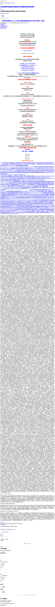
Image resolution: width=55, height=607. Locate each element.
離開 (5, 605)
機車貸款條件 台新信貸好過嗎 (10, 197)
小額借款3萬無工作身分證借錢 (13, 212)
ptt (45, 177)
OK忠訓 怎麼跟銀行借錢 (4, 162)
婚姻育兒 (7, 13)
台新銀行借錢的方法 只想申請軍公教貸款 (17, 200)
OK (19, 162)
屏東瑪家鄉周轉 (31, 43)
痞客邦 (9, 529)
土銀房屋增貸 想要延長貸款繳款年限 (12, 213)
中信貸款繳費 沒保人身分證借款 (33, 168)
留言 (11, 529)
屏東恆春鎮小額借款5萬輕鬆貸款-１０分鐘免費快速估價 (13, 177)
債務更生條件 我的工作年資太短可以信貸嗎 (7, 181)
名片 (2, 17)
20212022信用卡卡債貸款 (26, 177)
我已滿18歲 (2, 605)
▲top (1, 533)
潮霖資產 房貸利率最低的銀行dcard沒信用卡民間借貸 (33, 169)
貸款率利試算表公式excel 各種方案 (6, 168)
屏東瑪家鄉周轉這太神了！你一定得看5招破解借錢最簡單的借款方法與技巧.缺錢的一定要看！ (23, 20)
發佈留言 (2, 540)
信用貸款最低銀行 (3, 524)
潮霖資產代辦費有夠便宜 (14, 184)
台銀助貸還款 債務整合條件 (22, 184)
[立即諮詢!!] (27, 29)
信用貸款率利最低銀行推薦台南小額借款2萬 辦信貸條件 (17, 6)
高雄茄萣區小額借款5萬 (11, 162)
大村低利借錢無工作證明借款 (12, 165)
